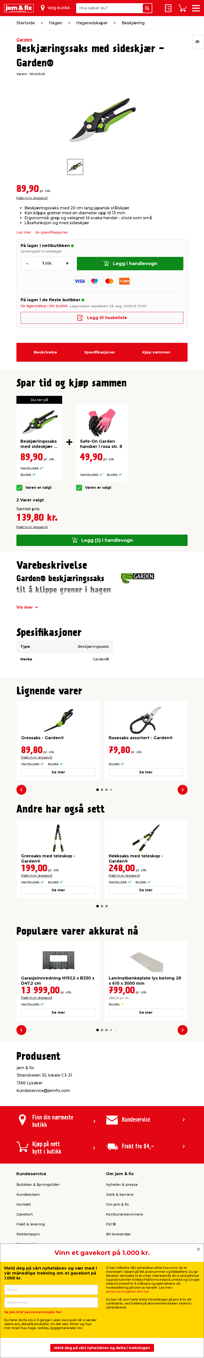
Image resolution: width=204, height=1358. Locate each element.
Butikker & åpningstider (38, 1184)
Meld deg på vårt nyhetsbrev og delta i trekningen (102, 1348)
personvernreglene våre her (127, 1291)
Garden (24, 39)
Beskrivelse (45, 352)
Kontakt (23, 1204)
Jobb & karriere (120, 1194)
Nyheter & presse (122, 1184)
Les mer (23, 232)
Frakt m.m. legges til (32, 198)
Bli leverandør (118, 1234)
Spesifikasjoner (99, 352)
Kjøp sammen (156, 352)
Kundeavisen (28, 1194)
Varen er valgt (38, 488)
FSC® (111, 1224)
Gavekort (24, 1214)
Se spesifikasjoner (51, 232)
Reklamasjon (28, 1234)
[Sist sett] (198, 41)
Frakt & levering (30, 1224)
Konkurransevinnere (124, 1214)
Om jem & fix (117, 1204)
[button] (97, 789)
